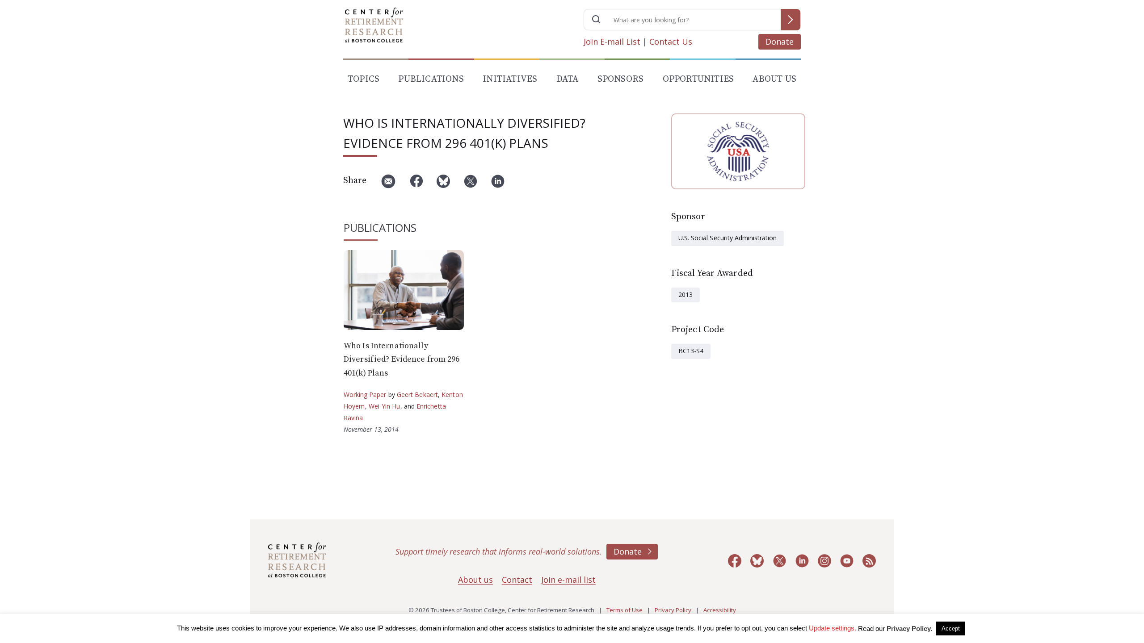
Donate (779, 41)
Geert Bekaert (417, 394)
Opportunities (698, 79)
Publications (430, 79)
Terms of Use (624, 610)
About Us (774, 79)
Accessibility (719, 610)
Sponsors (620, 79)
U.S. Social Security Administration (727, 238)
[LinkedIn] (498, 185)
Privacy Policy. (909, 628)
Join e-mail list (568, 579)
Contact (517, 579)
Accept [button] (951, 628)
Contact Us (670, 41)
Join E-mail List (612, 41)
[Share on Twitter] (470, 185)
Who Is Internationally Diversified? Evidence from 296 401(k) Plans (402, 359)
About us (475, 579)
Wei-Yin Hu (384, 406)
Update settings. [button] (832, 628)
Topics (363, 79)
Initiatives (510, 79)
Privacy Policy (673, 610)
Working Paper (365, 394)
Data (567, 79)
